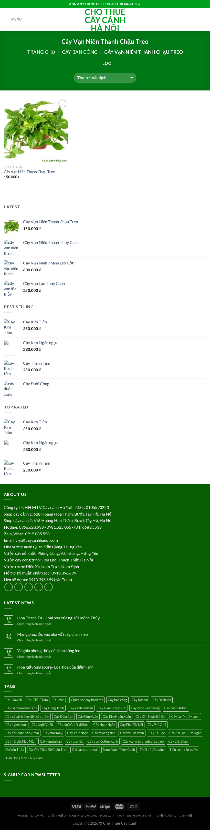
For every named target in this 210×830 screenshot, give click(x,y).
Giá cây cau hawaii (85, 749)
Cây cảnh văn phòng (145, 708)
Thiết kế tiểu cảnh (152, 749)
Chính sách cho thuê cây (91, 815)
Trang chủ (41, 52)
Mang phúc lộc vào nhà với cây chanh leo (52, 634)
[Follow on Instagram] (18, 587)
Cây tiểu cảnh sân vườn (22, 733)
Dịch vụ (38, 815)
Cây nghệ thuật (16, 725)
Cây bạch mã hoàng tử (21, 708)
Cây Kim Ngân (88, 716)
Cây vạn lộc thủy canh (102, 741)
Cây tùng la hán (51, 741)
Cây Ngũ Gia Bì (42, 725)
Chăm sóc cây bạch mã (87, 700)
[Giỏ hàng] (203, 19)
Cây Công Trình (53, 708)
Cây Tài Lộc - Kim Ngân (185, 733)
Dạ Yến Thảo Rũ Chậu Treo (48, 749)
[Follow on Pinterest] (48, 587)
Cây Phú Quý (157, 725)
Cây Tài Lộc (157, 733)
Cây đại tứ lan (178, 741)
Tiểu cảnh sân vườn (183, 749)
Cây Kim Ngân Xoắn (117, 716)
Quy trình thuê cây (134, 815)
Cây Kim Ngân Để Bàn (150, 716)
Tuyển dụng (166, 815)
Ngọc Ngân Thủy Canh (119, 749)
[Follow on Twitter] (28, 587)
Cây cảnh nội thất (81, 708)
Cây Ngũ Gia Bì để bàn (73, 725)
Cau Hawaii (13, 700)
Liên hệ (186, 815)
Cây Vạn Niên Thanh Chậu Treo (29, 172)
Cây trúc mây (53, 733)
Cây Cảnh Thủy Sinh (112, 708)
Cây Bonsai (140, 700)
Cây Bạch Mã (161, 700)
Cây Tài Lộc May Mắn (20, 741)
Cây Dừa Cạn (63, 716)
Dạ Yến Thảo (14, 749)
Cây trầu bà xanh (132, 733)
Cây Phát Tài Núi (131, 725)
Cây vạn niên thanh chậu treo (143, 741)
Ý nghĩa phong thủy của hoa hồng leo (48, 650)
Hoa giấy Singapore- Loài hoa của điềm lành (55, 666)
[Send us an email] (38, 587)
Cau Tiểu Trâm (37, 700)
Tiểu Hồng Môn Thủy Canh (24, 758)
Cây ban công (80, 52)
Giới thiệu (57, 815)
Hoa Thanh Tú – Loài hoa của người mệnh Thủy (58, 617)
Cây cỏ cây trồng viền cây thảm (27, 716)
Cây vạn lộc (74, 741)
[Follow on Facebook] (8, 587)
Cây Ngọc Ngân (104, 725)
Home (23, 815)
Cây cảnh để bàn (175, 708)
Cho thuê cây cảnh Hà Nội (105, 20)
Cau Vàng (59, 700)
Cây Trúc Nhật (77, 733)
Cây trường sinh (104, 733)
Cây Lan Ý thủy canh (185, 716)
